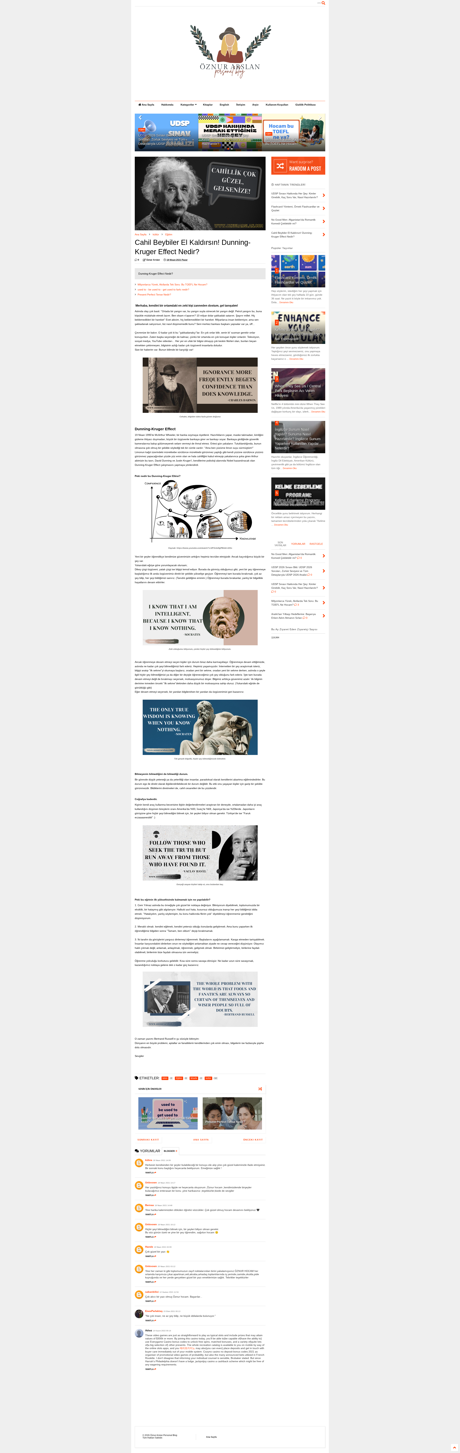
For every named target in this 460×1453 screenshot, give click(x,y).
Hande (149, 1246)
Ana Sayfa (147, 104)
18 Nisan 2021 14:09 (162, 1160)
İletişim (240, 104)
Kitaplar (208, 104)
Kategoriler (187, 104)
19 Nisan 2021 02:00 (163, 1247)
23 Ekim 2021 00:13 (172, 1311)
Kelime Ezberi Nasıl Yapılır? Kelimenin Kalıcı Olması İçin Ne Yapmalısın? (297, 334)
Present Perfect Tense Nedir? (154, 294)
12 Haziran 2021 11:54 (169, 1292)
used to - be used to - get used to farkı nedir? (163, 289)
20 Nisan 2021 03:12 (166, 1266)
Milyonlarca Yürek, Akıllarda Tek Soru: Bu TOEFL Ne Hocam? (172, 284)
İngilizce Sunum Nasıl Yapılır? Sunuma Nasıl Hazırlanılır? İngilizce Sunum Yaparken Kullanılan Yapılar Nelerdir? (298, 439)
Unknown (151, 1182)
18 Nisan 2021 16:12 (166, 1225)
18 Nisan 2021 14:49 (163, 1205)
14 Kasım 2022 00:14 (162, 1331)
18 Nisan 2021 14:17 (166, 1183)
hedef (268, 134)
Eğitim (205, 134)
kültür (156, 234)
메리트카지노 (187, 1348)
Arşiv (255, 104)
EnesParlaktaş (154, 1311)
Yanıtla (149, 1173)
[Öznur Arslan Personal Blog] (230, 96)
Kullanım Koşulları (277, 104)
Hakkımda (167, 104)
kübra (148, 1160)
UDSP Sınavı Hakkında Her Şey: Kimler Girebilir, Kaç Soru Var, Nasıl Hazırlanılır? (163, 140)
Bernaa (149, 1205)
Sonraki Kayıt (148, 1140)
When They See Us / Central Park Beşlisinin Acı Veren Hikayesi (298, 390)
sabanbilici (152, 1291)
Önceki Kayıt (253, 1140)
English (224, 104)
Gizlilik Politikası (305, 104)
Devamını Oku (286, 302)
